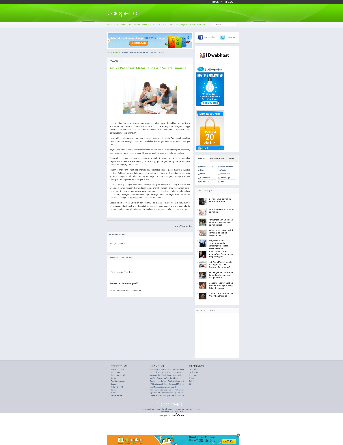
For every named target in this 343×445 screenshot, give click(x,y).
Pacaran (117, 52)
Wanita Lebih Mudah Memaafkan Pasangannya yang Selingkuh (221, 254)
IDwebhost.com (195, 372)
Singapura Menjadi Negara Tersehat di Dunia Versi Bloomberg (173, 396)
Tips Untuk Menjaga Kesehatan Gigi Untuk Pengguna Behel (172, 393)
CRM (190, 384)
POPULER (202, 158)
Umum (113, 378)
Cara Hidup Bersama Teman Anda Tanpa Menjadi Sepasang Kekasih (176, 372)
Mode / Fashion (134, 24)
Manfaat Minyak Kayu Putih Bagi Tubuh (164, 378)
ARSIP (231, 158)
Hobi (222, 181)
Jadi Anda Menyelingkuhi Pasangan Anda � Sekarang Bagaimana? (220, 264)
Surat (116, 24)
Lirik (194, 24)
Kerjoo (191, 378)
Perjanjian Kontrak (118, 375)
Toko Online (193, 369)
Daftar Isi (201, 24)
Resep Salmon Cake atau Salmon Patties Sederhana (169, 390)
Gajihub (192, 381)
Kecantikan (225, 174)
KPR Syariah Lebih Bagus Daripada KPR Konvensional (170, 384)
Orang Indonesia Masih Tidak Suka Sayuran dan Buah (170, 381)
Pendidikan (115, 372)
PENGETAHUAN (217, 158)
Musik (202, 174)
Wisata (223, 170)
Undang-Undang (117, 369)
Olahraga (114, 393)
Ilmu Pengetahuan (183, 24)
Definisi (123, 24)
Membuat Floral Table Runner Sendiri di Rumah (167, 375)
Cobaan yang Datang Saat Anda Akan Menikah (221, 294)
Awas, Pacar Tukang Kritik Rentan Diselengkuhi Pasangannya (221, 233)
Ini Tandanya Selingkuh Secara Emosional (220, 200)
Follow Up (219, 2)
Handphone (205, 177)
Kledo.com (193, 375)
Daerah (171, 24)
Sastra (113, 384)
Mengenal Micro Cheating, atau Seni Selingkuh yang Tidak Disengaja (221, 285)
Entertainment (116, 396)
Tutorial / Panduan (118, 381)
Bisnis (202, 170)
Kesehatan (146, 24)
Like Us (230, 2)
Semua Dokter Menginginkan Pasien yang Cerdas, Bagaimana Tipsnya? (176, 369)
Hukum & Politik (117, 387)
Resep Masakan (159, 24)
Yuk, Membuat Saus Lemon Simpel (163, 387)
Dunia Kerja (225, 177)
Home (109, 24)
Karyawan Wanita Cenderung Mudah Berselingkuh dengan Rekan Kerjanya (218, 244)
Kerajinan (204, 181)
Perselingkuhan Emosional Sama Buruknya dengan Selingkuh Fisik (221, 222)
